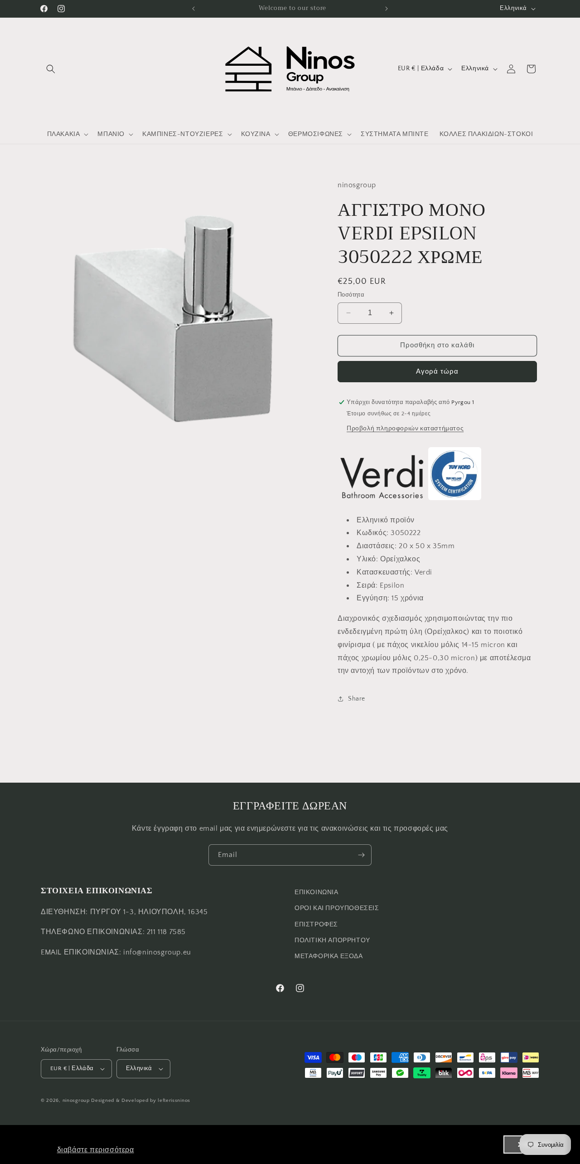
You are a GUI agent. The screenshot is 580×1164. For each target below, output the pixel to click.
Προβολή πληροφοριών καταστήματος (405, 428)
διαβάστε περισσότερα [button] (95, 1150)
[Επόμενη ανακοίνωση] (386, 8)
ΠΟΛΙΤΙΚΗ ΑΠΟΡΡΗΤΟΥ (332, 940)
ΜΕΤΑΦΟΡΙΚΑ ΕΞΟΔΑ (329, 956)
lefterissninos (174, 1100)
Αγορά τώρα (437, 371)
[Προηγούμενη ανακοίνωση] (193, 8)
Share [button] (356, 698)
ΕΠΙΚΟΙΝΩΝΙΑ (316, 892)
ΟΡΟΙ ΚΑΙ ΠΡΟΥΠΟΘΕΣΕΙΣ (337, 908)
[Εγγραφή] (361, 855)
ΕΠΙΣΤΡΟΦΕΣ (316, 924)
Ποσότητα (351, 295)
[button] (51, 69)
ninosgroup (76, 1100)
